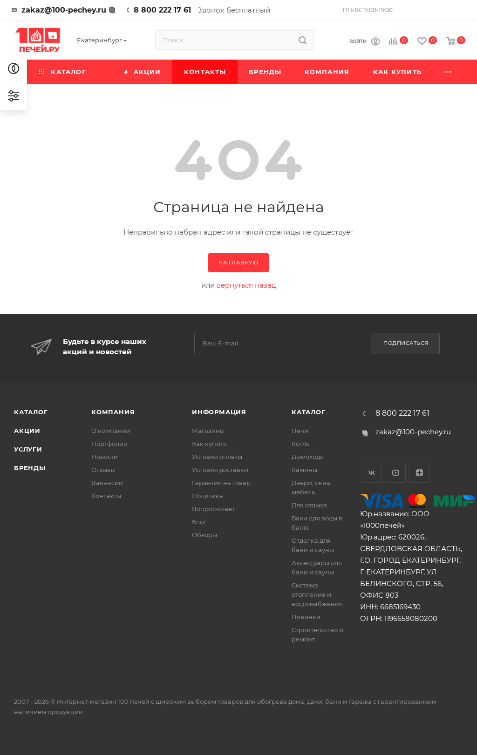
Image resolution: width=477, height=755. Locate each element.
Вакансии (107, 482)
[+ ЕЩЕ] (448, 72)
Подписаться (406, 343)
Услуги (28, 449)
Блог (199, 522)
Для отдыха (309, 505)
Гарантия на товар (221, 482)
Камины (304, 469)
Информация (219, 412)
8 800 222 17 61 (162, 10)
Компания (113, 412)
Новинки (306, 616)
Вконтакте (372, 473)
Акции (27, 430)
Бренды (30, 468)
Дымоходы (308, 456)
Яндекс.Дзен (419, 473)
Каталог (31, 412)
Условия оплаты (217, 456)
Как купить (209, 443)
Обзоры (204, 535)
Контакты (106, 495)
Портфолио (109, 443)
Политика (207, 495)
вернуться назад (246, 285)
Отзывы (103, 469)
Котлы (301, 443)
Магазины (208, 430)
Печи (300, 430)
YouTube (396, 473)
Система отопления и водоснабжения (317, 594)
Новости (104, 456)
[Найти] (302, 40)
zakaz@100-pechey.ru (63, 10)
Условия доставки (220, 469)
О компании (110, 430)
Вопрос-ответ (213, 508)
